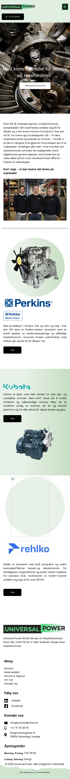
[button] (65, 6)
